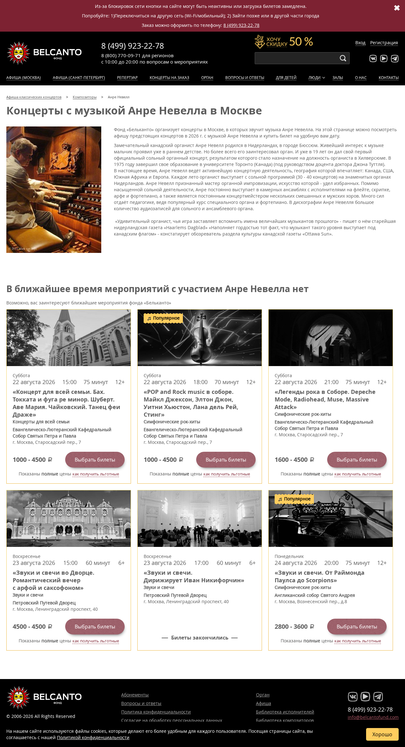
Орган (207, 77)
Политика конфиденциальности (156, 712)
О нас (361, 77)
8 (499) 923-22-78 (241, 25)
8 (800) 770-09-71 (121, 55)
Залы (338, 77)
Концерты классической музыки (44, 53)
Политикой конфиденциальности (93, 737)
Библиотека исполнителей (285, 712)
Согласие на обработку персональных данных (171, 720)
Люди (314, 77)
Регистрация (384, 43)
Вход (360, 43)
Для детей (286, 77)
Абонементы (135, 695)
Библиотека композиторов (285, 720)
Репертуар (127, 77)
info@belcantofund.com (373, 717)
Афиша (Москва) (23, 77)
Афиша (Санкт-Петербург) (79, 77)
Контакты (389, 77)
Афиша (263, 703)
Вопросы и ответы (244, 77)
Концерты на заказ (169, 77)
